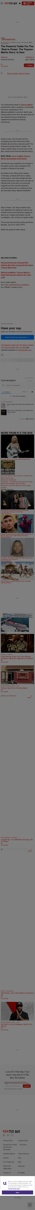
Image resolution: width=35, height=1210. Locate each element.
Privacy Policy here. (14, 1189)
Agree (17, 1192)
